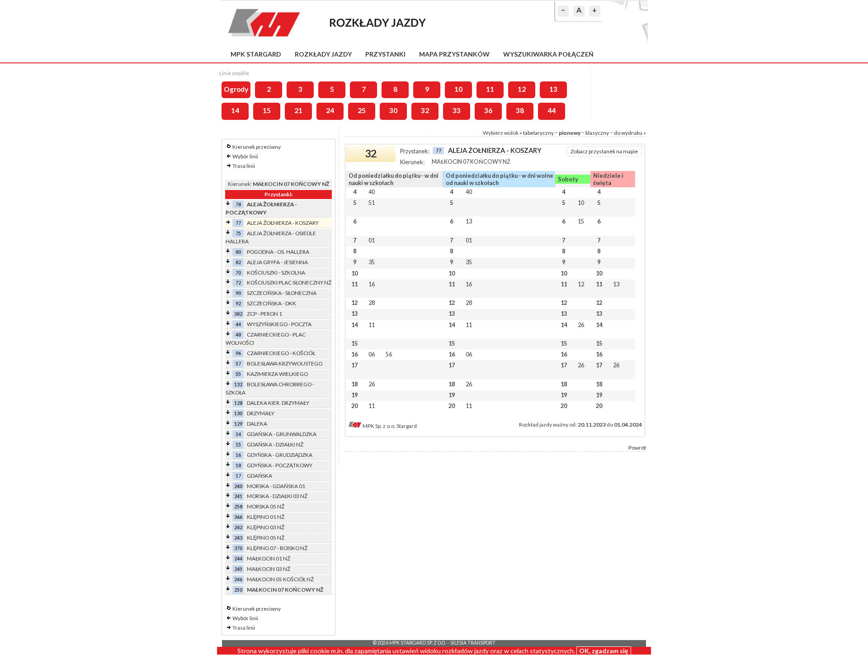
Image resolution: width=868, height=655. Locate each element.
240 (238, 486)
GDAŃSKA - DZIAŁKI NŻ (275, 444)
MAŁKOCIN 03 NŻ (268, 568)
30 (393, 110)
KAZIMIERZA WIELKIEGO (277, 373)
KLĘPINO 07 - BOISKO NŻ (277, 548)
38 (520, 110)
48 (238, 334)
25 (362, 110)
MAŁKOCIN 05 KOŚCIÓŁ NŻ (280, 579)
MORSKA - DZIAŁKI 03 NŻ (277, 496)
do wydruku (628, 132)
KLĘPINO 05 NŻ (265, 537)
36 (488, 110)
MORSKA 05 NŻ (265, 506)
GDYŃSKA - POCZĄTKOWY (279, 465)
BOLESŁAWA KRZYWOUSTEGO (284, 363)
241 (238, 496)
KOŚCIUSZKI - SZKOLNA (276, 272)
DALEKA (257, 423)
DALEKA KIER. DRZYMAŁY (278, 402)
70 (238, 272)
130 (238, 413)
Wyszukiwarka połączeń (548, 54)
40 (371, 191)
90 (238, 293)
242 (238, 527)
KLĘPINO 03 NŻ (265, 527)
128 (238, 403)
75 (238, 233)
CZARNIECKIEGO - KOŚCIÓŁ (281, 353)
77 (238, 223)
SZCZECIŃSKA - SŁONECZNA (281, 293)
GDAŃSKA (259, 475)
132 (238, 384)
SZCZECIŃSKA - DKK (271, 303)
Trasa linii (243, 165)
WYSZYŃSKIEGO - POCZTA (279, 324)
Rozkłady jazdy (323, 54)
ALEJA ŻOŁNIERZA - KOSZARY (283, 222)
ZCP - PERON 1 (264, 313)
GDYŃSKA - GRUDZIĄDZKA (279, 454)
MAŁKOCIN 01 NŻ (268, 558)
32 (425, 110)
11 (490, 89)
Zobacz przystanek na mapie (604, 151)
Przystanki (385, 54)
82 (238, 262)
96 (238, 353)
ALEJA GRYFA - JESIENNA (277, 262)
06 (371, 354)
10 (458, 89)
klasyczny (597, 132)
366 (238, 517)
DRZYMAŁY (260, 413)
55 (238, 374)
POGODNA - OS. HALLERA (278, 251)
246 (238, 579)
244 (238, 558)
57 (238, 363)
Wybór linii (245, 156)
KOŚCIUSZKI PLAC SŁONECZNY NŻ (289, 282)
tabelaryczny (538, 132)
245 (238, 569)
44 (551, 110)
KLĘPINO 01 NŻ (265, 516)
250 (238, 590)
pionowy (569, 132)
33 (457, 110)
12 (522, 89)
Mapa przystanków (454, 54)
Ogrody (236, 89)
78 (238, 204)
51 (371, 202)
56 (389, 354)
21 (298, 110)
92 (238, 303)
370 (238, 548)
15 (267, 110)
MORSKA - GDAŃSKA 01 (276, 486)
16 (238, 455)
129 (238, 424)
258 (238, 506)
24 (330, 110)
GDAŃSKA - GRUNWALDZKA (281, 434)
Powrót (637, 447)
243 (238, 538)
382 (238, 314)
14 (235, 110)
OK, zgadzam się (603, 651)
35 (371, 262)
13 (553, 89)
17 (238, 476)
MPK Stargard (256, 54)
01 (371, 240)
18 (238, 465)
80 (238, 252)
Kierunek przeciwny (256, 146)
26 (581, 324)
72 (238, 282)
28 (371, 302)
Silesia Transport (472, 643)
